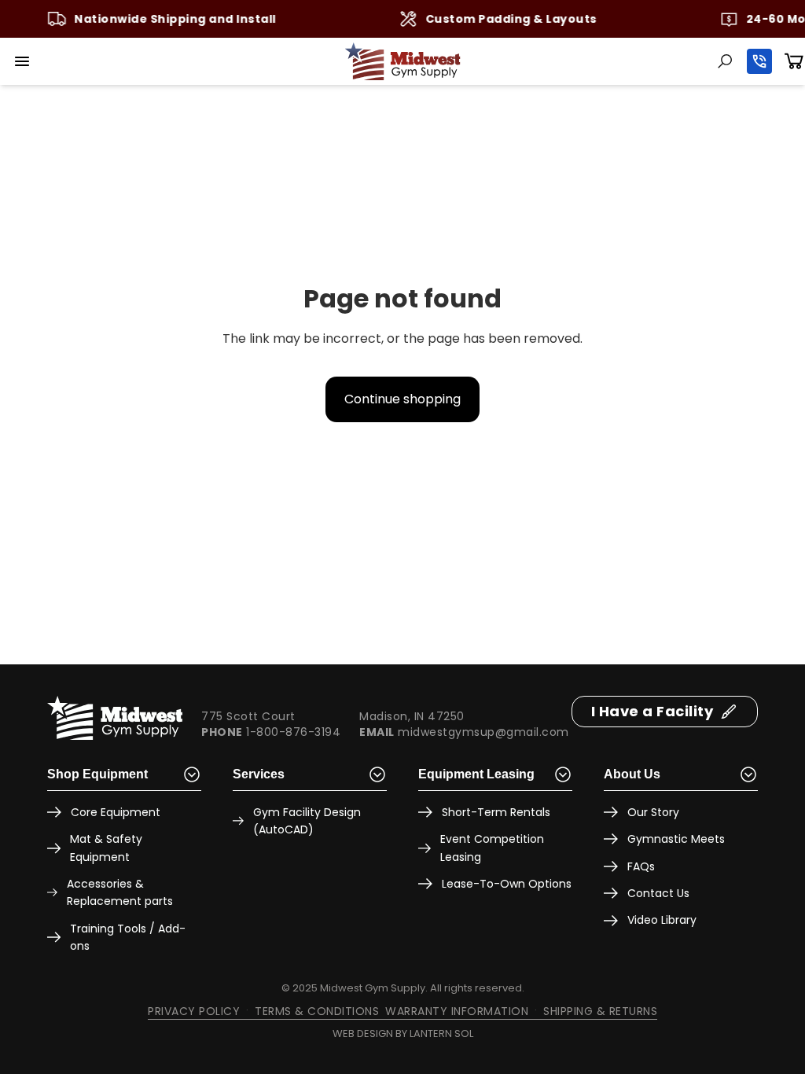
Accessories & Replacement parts (120, 892)
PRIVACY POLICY (194, 1011)
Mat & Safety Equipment (106, 847)
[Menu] (22, 61)
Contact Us (658, 893)
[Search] (724, 61)
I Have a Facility (652, 711)
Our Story (653, 812)
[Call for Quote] (759, 61)
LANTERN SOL (441, 1033)
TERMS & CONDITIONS (317, 1011)
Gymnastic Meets (676, 839)
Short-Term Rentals (496, 812)
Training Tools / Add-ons (128, 937)
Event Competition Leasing (492, 847)
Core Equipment (115, 812)
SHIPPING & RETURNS (600, 1011)
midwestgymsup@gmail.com (483, 732)
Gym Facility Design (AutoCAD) (307, 820)
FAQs (641, 866)
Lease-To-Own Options (507, 884)
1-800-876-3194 (293, 732)
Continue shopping (402, 399)
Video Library (662, 920)
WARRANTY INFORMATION (456, 1011)
